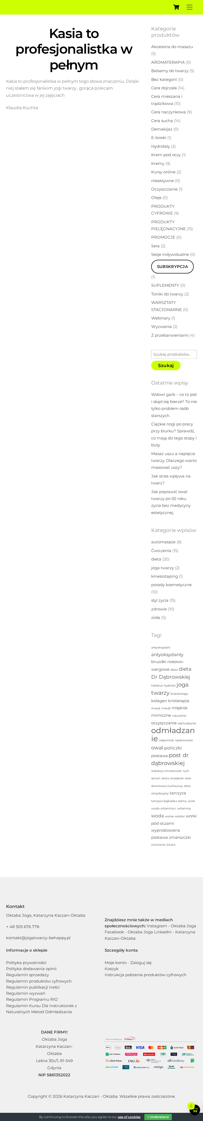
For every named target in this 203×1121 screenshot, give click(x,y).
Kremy (157, 163)
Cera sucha (162, 120)
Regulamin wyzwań (25, 993)
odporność (166, 740)
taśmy (182, 801)
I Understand (157, 1117)
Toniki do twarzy (167, 294)
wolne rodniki (175, 816)
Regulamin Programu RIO (32, 999)
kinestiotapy (179, 694)
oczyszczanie (164, 723)
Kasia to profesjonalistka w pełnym (73, 49)
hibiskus (157, 685)
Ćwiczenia (161, 550)
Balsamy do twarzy (169, 70)
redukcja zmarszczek (166, 771)
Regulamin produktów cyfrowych (39, 981)
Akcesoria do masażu (172, 46)
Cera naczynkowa (168, 111)
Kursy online (163, 171)
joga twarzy (162, 567)
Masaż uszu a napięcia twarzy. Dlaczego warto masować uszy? (174, 460)
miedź (166, 708)
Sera (155, 245)
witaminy (184, 808)
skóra (165, 778)
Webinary (160, 318)
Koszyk (111, 968)
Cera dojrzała (164, 87)
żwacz (171, 844)
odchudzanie (187, 723)
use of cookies (129, 1117)
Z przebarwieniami (169, 335)
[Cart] (176, 7)
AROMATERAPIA (168, 62)
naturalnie (179, 715)
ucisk (191, 801)
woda (157, 815)
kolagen (159, 700)
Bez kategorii (164, 79)
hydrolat (170, 685)
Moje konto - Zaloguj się (128, 962)
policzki (173, 748)
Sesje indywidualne (170, 254)
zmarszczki (180, 837)
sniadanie (177, 778)
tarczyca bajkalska (164, 801)
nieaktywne (162, 180)
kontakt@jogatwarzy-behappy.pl (38, 937)
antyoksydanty (167, 654)
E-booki (158, 137)
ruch (186, 771)
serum (155, 778)
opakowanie (184, 740)
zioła (155, 617)
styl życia (159, 600)
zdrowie (159, 609)
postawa (159, 755)
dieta (156, 559)
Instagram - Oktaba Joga (171, 925)
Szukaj (166, 365)
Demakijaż (161, 129)
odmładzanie (173, 734)
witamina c (168, 808)
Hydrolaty (160, 146)
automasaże (163, 541)
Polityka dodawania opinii (31, 968)
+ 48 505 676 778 (22, 926)
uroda (155, 808)
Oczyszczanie (164, 189)
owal (157, 747)
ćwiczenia (158, 844)
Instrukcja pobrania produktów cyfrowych (145, 974)
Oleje (156, 197)
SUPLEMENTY (165, 285)
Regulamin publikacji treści (33, 987)
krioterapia (178, 700)
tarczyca (178, 793)
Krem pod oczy (166, 154)
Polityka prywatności (26, 962)
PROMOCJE (163, 237)
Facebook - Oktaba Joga (129, 931)
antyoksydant (160, 647)
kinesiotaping (164, 576)
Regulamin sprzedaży (27, 974)
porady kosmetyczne (171, 584)
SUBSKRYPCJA (172, 266)
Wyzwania (161, 326)
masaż (155, 708)
